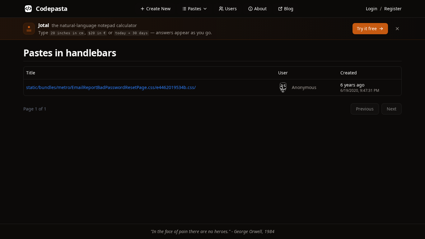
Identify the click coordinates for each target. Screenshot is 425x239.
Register (393, 9)
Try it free (367, 28)
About (260, 9)
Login (371, 9)
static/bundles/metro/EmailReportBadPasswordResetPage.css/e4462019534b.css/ (111, 87)
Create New (158, 9)
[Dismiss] (397, 28)
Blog (288, 9)
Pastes (194, 9)
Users (231, 9)
